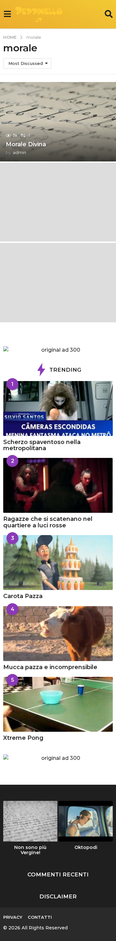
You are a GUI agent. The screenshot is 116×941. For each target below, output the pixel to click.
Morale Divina (26, 144)
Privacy (12, 917)
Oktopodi (85, 847)
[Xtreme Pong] (58, 704)
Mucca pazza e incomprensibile (50, 667)
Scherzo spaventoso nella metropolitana (42, 445)
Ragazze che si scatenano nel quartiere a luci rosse (47, 522)
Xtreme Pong (23, 737)
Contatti (40, 917)
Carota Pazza (23, 596)
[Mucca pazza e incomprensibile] (58, 633)
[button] (7, 14)
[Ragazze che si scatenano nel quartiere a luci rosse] (58, 485)
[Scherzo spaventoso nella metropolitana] (58, 408)
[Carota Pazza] (58, 562)
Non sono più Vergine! (30, 849)
